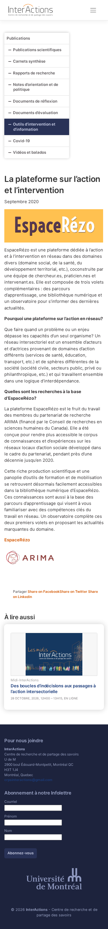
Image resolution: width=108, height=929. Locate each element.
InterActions (37, 909)
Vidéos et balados (29, 152)
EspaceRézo (17, 540)
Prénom (10, 816)
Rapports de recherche (34, 73)
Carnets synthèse (29, 61)
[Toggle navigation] (93, 10)
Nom (8, 830)
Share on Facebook (44, 591)
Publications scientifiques (37, 49)
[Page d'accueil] (30, 9)
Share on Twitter (74, 591)
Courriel (10, 801)
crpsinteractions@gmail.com (28, 780)
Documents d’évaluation (35, 112)
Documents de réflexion (35, 101)
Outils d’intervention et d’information (34, 127)
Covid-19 (21, 141)
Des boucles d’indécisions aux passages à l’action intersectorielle (53, 688)
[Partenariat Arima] (30, 557)
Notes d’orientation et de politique (35, 87)
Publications (18, 38)
